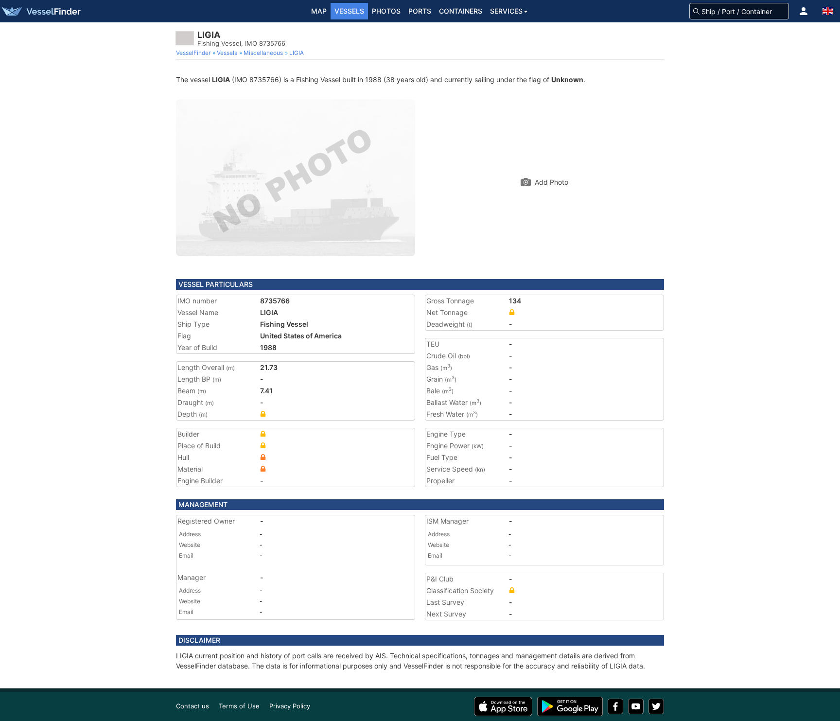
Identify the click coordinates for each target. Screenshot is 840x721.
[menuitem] (194, 53)
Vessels (349, 11)
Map (319, 11)
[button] (803, 11)
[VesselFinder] (40, 11)
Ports (419, 11)
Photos (386, 11)
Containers (460, 11)
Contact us (192, 706)
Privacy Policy (289, 706)
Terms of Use (239, 706)
